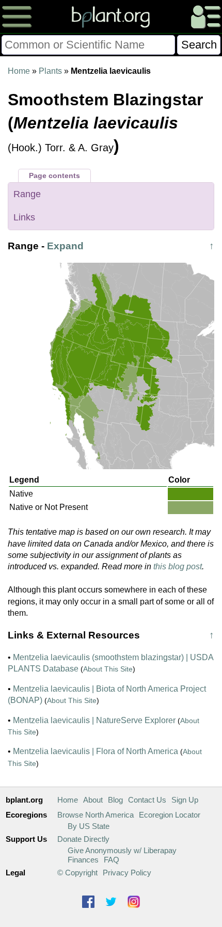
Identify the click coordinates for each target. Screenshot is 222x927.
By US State (88, 826)
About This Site (108, 669)
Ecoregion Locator (169, 814)
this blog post (177, 566)
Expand (65, 246)
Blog (115, 799)
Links (24, 217)
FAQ (111, 859)
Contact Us (147, 799)
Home (19, 71)
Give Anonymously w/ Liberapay (122, 850)
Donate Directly (83, 839)
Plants (50, 71)
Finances (83, 859)
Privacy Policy (127, 872)
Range (27, 194)
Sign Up (184, 799)
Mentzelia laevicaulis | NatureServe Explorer (94, 720)
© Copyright (77, 872)
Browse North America (95, 814)
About (93, 799)
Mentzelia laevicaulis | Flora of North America (95, 751)
